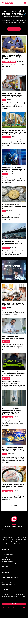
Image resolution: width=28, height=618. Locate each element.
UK (4, 100)
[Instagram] (9, 607)
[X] (19, 607)
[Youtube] (24, 607)
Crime (5, 454)
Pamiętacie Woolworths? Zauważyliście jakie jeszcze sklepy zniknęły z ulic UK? (12, 95)
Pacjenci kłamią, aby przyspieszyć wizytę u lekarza (13, 337)
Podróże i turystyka (9, 61)
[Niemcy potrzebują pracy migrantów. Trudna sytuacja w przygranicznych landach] (14, 157)
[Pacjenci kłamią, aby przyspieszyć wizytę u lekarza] (14, 326)
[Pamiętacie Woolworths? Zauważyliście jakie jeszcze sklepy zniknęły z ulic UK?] (14, 83)
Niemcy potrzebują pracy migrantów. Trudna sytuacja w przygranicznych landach (13, 169)
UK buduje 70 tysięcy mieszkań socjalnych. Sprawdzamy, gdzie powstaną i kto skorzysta (14, 132)
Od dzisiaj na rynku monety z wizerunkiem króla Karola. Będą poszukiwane (14, 206)
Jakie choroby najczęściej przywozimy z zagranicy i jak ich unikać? (12, 56)
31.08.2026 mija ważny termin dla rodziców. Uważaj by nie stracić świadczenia (13, 486)
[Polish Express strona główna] (7, 3)
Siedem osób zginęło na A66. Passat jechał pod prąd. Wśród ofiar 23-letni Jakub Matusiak (13, 449)
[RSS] (14, 607)
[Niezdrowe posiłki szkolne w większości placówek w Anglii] (14, 292)
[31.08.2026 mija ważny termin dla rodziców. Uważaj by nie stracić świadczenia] (14, 474)
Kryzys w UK (6, 137)
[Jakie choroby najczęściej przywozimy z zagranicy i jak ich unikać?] (14, 44)
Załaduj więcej (13, 505)
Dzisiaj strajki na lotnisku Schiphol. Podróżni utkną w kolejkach (12, 243)
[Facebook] (4, 607)
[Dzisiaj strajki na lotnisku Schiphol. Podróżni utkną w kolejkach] (14, 231)
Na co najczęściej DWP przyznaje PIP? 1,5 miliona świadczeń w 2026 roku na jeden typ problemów (12, 411)
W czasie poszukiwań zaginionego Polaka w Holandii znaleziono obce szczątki (13, 373)
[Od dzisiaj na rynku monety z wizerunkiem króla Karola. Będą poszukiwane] (14, 194)
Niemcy (5, 174)
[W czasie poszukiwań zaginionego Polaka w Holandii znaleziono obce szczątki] (14, 361)
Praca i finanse (7, 417)
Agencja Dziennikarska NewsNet (19, 617)
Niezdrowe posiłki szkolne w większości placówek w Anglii (13, 304)
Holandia (6, 248)
